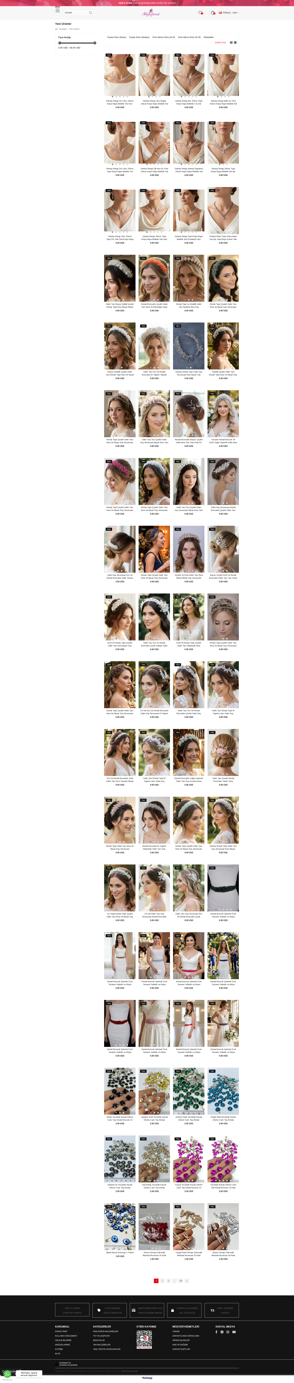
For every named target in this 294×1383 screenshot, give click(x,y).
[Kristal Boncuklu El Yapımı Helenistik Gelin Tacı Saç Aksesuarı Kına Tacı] (154, 820)
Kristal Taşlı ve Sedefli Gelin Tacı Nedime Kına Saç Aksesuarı (188, 305)
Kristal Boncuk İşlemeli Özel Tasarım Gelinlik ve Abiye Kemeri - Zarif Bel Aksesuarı (223, 915)
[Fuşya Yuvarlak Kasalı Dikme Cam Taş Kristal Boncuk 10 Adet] (188, 1159)
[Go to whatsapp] (7, 1374)
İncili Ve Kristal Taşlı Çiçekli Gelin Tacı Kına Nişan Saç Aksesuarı (119, 644)
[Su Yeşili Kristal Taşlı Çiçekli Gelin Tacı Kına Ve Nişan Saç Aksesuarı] (120, 888)
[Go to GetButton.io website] (7, 1380)
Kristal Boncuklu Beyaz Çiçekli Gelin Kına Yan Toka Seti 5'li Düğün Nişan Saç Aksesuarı (189, 441)
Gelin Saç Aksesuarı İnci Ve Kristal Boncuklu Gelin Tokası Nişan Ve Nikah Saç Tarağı (120, 576)
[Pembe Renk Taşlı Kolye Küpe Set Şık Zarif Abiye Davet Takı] (223, 210)
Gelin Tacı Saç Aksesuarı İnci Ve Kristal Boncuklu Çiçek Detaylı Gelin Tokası (188, 915)
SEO (124, 1371)
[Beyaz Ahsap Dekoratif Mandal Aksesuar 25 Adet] (223, 1226)
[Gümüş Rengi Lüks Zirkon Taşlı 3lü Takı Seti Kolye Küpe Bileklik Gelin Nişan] (120, 210)
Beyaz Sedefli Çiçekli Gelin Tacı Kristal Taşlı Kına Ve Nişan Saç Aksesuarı (120, 373)
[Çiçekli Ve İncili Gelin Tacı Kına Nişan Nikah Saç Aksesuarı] (188, 549)
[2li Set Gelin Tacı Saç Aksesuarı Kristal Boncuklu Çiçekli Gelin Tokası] (154, 888)
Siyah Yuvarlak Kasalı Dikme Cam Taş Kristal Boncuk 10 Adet (120, 1118)
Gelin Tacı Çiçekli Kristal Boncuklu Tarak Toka (223, 779)
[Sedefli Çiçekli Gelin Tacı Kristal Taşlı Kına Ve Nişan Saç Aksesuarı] (223, 346)
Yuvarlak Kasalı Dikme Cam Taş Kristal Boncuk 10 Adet (223, 1186)
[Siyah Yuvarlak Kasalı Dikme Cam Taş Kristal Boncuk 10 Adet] (120, 1091)
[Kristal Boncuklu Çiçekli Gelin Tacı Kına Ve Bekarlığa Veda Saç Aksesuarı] (154, 278)
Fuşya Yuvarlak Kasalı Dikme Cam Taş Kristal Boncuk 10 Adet (188, 1186)
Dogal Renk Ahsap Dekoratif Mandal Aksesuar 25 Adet (189, 1254)
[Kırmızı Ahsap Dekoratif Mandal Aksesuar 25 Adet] (154, 1226)
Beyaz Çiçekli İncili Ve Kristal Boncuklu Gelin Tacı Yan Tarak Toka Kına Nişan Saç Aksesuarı (223, 576)
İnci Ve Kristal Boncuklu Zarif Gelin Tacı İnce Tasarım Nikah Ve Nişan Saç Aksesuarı (120, 780)
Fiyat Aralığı (64, 37)
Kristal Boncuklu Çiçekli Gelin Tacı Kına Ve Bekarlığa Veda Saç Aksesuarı (154, 305)
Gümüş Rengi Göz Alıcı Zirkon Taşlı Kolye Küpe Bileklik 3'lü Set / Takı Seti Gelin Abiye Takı (120, 170)
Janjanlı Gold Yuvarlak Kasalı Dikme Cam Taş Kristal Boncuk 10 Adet (154, 1118)
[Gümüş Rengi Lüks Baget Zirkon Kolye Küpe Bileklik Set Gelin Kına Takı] (154, 75)
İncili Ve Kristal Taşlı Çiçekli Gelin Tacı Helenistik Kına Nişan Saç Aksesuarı (188, 644)
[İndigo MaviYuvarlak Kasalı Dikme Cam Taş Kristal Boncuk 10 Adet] (223, 1091)
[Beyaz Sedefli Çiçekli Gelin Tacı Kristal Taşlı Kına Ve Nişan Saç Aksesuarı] (120, 346)
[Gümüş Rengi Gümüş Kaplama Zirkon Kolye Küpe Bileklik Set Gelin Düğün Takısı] (188, 142)
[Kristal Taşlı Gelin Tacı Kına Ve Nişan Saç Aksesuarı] (120, 820)
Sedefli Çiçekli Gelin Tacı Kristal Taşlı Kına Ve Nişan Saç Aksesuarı (223, 373)
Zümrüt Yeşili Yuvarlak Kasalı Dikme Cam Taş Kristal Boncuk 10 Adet (188, 1118)
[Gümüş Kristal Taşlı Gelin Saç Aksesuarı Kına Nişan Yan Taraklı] (188, 346)
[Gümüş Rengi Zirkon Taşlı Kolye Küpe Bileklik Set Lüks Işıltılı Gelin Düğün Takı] (154, 210)
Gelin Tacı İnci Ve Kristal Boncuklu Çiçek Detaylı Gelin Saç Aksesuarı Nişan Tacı (154, 644)
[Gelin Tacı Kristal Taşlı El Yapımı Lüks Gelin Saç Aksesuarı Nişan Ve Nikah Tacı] (223, 684)
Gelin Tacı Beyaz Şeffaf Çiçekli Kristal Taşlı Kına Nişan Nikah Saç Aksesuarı (120, 305)
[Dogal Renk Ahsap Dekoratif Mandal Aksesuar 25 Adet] (188, 1226)
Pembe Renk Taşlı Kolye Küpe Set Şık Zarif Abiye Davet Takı (223, 238)
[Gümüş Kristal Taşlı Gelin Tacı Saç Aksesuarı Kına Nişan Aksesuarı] (223, 820)
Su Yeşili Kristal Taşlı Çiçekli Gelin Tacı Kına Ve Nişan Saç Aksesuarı (120, 915)
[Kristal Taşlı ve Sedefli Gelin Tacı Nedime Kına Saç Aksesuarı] (188, 278)
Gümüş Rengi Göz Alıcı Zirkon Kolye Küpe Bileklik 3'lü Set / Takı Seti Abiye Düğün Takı (120, 102)
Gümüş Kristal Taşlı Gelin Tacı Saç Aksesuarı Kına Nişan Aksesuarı (223, 847)
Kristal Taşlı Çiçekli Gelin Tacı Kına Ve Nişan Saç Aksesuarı (223, 305)
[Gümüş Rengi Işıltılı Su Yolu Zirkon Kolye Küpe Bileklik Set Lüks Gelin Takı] (223, 75)
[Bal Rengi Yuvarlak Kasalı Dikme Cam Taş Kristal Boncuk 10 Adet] (154, 1159)
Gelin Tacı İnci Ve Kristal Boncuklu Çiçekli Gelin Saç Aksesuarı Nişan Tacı (189, 712)
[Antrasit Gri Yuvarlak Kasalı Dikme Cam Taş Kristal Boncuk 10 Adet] (120, 1159)
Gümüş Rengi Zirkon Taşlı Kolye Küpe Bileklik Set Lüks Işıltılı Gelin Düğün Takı (154, 238)
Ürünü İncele (123, 93)
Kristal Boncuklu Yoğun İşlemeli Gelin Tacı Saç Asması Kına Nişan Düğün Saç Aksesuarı (189, 780)
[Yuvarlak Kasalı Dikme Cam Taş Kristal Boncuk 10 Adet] (223, 1159)
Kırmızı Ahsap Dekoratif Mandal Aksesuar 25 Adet (154, 1254)
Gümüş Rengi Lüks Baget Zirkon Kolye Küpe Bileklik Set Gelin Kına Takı (154, 102)
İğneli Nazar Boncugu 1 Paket (119, 1252)
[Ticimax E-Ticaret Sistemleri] (147, 1378)
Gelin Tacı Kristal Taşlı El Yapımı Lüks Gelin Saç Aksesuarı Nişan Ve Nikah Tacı (223, 712)
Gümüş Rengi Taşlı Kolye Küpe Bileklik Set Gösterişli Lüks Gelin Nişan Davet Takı (189, 238)
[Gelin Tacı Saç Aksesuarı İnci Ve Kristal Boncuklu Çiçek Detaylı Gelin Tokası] (188, 888)
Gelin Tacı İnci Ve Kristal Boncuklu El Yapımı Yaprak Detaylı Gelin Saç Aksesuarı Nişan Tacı (154, 373)
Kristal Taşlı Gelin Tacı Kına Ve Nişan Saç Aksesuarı (120, 847)
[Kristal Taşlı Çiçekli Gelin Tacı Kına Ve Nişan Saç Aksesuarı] (223, 278)
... (174, 1281)
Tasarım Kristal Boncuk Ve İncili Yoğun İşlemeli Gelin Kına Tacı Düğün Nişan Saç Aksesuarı (223, 441)
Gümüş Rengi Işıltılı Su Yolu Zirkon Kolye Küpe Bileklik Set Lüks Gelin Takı (223, 102)
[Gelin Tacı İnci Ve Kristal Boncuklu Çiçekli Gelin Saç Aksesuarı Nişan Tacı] (188, 684)
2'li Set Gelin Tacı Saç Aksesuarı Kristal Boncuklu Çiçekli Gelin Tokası (154, 915)
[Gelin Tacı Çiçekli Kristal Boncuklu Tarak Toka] (223, 752)
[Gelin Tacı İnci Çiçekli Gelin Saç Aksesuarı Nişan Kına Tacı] (154, 413)
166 (180, 1281)
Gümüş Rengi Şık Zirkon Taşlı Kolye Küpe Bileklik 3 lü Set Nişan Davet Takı (188, 102)
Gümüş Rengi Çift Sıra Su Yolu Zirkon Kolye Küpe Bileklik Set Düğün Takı (154, 170)
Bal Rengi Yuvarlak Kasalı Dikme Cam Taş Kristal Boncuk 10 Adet (154, 1186)
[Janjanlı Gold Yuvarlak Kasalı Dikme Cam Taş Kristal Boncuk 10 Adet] (154, 1091)
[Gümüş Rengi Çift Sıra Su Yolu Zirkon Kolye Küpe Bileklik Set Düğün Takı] (154, 142)
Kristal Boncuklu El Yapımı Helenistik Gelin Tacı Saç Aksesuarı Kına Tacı (154, 847)
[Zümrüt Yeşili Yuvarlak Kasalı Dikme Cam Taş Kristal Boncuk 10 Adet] (188, 1091)
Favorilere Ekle (116, 93)
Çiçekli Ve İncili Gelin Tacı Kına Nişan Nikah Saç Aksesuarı (189, 576)
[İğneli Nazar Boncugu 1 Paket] (120, 1226)
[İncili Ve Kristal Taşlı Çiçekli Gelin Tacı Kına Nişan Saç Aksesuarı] (120, 617)
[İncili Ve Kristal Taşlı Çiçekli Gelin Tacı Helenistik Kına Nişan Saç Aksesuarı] (188, 617)
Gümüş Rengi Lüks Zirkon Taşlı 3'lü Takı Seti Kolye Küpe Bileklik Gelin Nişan (120, 238)
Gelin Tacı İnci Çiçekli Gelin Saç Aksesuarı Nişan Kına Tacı (154, 441)
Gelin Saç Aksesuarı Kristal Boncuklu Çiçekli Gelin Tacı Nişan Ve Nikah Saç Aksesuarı (223, 509)
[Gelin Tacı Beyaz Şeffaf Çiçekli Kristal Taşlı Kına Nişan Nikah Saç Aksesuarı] (120, 278)
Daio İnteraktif (132, 1371)
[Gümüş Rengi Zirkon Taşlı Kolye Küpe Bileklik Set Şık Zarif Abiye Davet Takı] (223, 142)
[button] (112, 96)
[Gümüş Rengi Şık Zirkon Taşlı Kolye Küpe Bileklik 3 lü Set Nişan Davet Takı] (188, 75)
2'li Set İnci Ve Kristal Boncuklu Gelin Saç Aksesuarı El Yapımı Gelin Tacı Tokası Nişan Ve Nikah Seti (154, 712)
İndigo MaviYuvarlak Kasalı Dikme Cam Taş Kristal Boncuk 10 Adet (223, 1118)
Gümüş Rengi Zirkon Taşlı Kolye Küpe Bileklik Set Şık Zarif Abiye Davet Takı (223, 170)
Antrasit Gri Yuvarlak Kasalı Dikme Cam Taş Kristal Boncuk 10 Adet (119, 1186)
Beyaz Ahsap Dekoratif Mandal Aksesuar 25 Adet (223, 1254)
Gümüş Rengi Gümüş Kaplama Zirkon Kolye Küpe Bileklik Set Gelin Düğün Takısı (189, 170)
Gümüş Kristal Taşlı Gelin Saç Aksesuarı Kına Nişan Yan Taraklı (188, 373)
